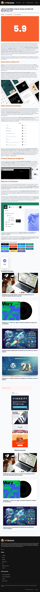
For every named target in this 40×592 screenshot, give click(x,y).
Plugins (7, 2)
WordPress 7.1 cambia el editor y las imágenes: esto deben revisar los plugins (20, 379)
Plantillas (12, 2)
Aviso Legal (36, 589)
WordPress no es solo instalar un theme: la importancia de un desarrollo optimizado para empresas (18, 295)
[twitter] (2, 549)
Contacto (3, 578)
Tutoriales (4, 555)
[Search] (13, 393)
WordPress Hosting (29, 2)
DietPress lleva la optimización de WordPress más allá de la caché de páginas (20, 351)
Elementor (6, 49)
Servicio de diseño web (6, 576)
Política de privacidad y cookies (29, 589)
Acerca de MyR (4, 580)
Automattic (8, 56)
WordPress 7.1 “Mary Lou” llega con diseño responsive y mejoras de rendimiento (19, 323)
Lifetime (36, 2)
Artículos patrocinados (6, 574)
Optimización (18, 2)
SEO (23, 2)
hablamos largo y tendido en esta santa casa (19, 45)
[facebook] (1, 549)
